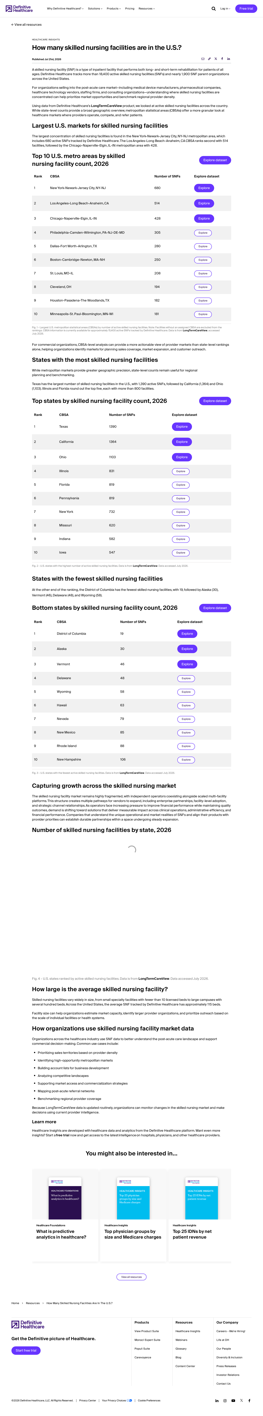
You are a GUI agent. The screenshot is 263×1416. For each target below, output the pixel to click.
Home (15, 1303)
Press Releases (226, 1366)
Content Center (185, 1366)
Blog (178, 1357)
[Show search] (212, 8)
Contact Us (223, 1384)
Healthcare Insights (188, 1331)
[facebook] (222, 59)
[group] (63, 1213)
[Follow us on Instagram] (225, 1400)
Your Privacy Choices (114, 1400)
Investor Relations (227, 1375)
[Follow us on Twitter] (241, 1400)
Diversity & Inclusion (229, 1357)
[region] (131, 246)
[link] (209, 59)
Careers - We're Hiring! (230, 1331)
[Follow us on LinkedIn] (217, 1400)
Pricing (129, 8)
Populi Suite (142, 1349)
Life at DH (222, 1340)
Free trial (246, 8)
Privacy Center (87, 1400)
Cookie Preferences (149, 1400)
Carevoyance (143, 1357)
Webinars (181, 1340)
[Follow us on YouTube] (233, 1400)
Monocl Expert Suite (147, 1340)
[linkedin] (229, 59)
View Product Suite (147, 1331)
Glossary (181, 1349)
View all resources (28, 25)
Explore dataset (215, 160)
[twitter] (216, 59)
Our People (223, 1349)
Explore (204, 188)
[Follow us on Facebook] (249, 1400)
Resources (33, 1303)
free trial (62, 1135)
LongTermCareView (106, 106)
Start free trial (26, 1350)
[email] (203, 59)
